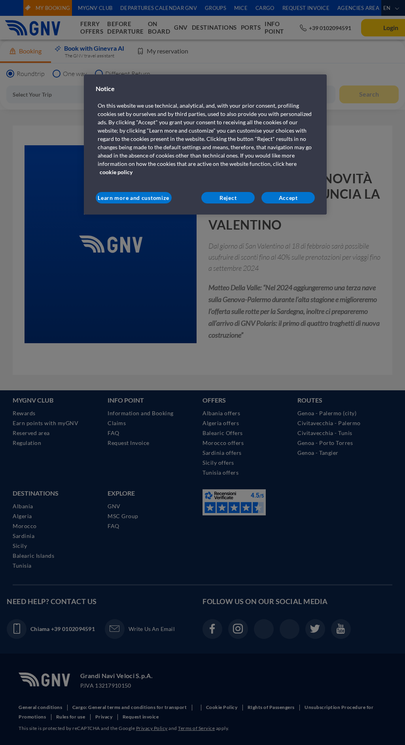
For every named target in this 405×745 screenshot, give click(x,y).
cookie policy (116, 172)
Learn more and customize (133, 197)
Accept (288, 197)
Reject (228, 197)
